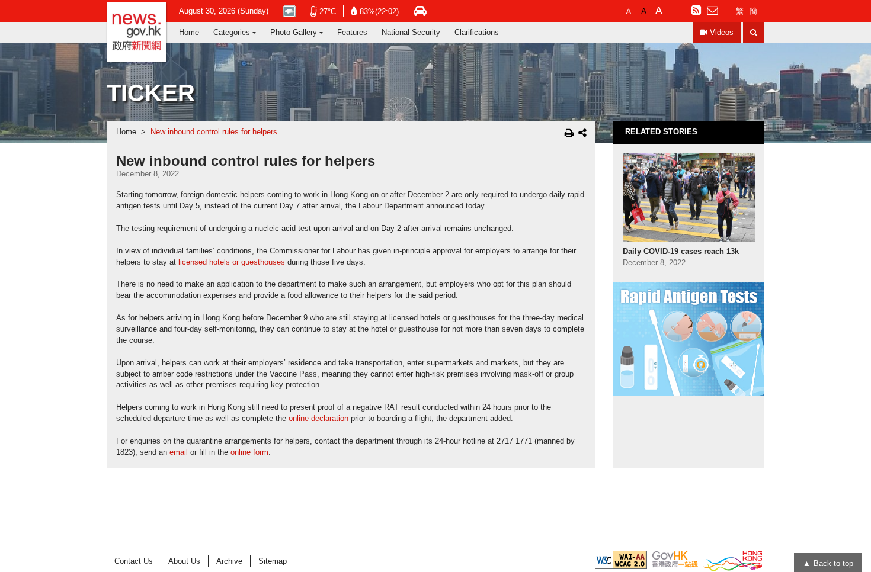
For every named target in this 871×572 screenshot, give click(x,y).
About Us (184, 561)
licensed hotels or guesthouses (231, 262)
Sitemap (272, 561)
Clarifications (476, 32)
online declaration (318, 418)
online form (249, 452)
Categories (231, 32)
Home (189, 32)
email (178, 452)
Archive (229, 561)
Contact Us (133, 561)
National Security (411, 32)
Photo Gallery (293, 32)
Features (352, 32)
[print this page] (569, 132)
